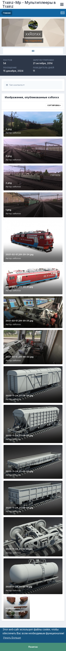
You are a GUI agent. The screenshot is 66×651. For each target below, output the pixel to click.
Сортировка (53, 105)
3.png (9, 156)
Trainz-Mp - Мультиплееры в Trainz (29, 4)
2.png (9, 183)
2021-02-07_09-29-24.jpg (19, 254)
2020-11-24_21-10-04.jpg (19, 549)
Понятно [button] (33, 647)
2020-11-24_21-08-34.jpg (19, 395)
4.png (9, 129)
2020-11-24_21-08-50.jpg (19, 435)
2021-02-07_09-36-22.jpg (19, 356)
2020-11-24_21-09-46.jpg (19, 507)
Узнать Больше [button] (12, 637)
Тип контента (15, 85)
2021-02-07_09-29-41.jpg (19, 286)
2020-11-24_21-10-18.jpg (19, 586)
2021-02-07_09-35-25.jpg (19, 320)
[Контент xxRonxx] (33, 51)
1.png (8, 209)
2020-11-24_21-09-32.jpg (19, 471)
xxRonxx (16, 132)
